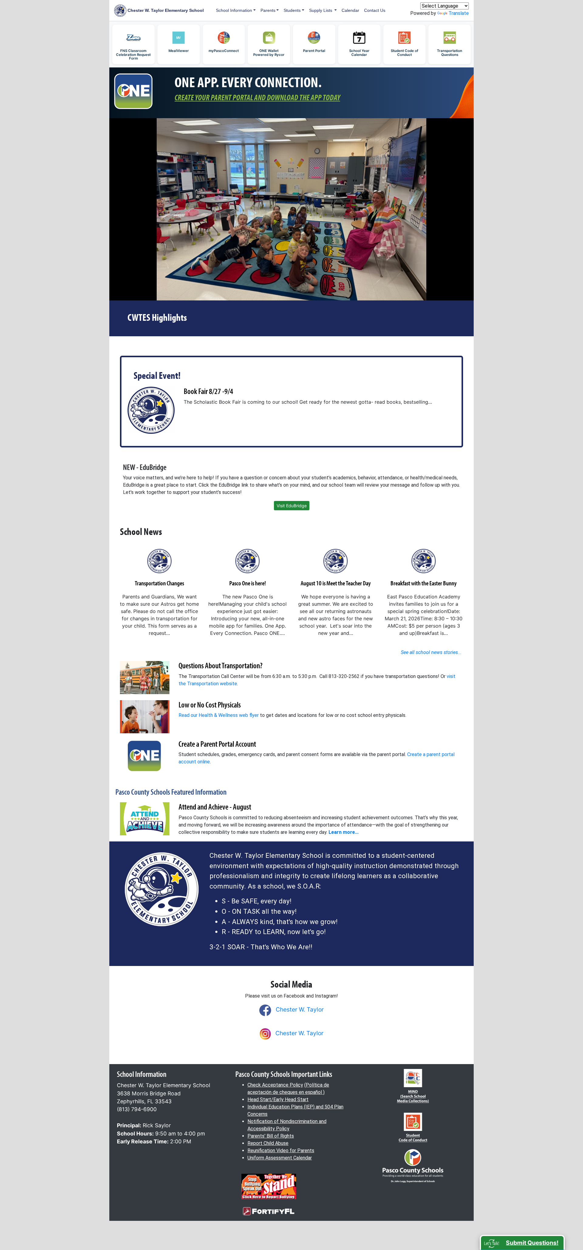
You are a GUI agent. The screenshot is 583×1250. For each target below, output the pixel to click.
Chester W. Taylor (300, 1009)
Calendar (350, 10)
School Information (234, 10)
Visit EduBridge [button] (292, 505)
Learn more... (344, 832)
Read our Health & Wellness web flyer (219, 715)
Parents (268, 10)
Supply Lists (321, 10)
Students (292, 10)
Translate (458, 13)
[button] (522, 1242)
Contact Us (374, 10)
